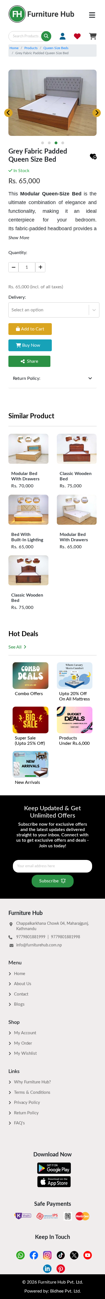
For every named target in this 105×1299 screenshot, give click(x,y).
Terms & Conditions (32, 1092)
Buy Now (31, 345)
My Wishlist (25, 1053)
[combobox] (12, 310)
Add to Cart (32, 329)
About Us (22, 984)
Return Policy (26, 1113)
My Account (25, 1033)
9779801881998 (65, 937)
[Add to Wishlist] (93, 156)
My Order (23, 1043)
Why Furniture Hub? (32, 1082)
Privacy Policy (27, 1103)
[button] (42, 143)
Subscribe (49, 881)
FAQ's (19, 1123)
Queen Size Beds (55, 48)
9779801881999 (30, 937)
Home (14, 48)
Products (31, 48)
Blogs (19, 1004)
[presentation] (8, 113)
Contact (21, 994)
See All (15, 647)
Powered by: (52, 1291)
